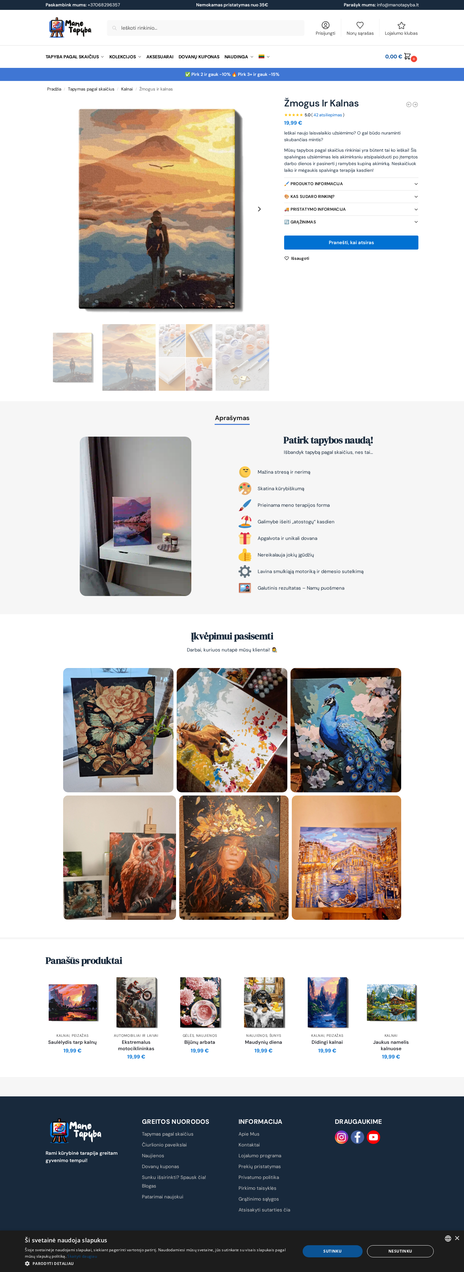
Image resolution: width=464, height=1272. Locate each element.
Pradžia (54, 89)
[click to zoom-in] (157, 209)
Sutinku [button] (332, 1251)
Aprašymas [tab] (232, 418)
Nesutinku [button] (400, 1251)
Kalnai (127, 89)
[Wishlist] (90, 985)
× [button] (456, 1238)
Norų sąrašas (360, 33)
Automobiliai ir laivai (136, 1035)
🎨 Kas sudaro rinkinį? (309, 196)
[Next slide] (259, 209)
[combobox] (448, 1238)
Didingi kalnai (327, 1042)
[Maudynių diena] (264, 1002)
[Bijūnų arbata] (200, 1002)
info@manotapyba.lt (398, 5)
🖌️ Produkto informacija (313, 183)
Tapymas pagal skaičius (91, 89)
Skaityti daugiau (82, 1256)
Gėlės (188, 1035)
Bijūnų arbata (199, 1042)
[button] (401, 57)
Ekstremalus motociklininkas (136, 1045)
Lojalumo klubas (401, 33)
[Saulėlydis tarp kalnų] (409, 104)
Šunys (275, 1035)
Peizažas (80, 1035)
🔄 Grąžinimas (300, 222)
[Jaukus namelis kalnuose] (391, 1002)
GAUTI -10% (232, 1175)
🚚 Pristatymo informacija (315, 209)
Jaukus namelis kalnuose (391, 1045)
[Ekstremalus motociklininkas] (136, 1002)
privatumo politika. (254, 1156)
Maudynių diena (263, 1042)
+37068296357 (83, 5)
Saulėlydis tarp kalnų (72, 1042)
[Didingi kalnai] (415, 104)
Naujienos (206, 1035)
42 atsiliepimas (327, 115)
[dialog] (232, 1251)
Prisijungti (325, 33)
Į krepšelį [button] (72, 1065)
